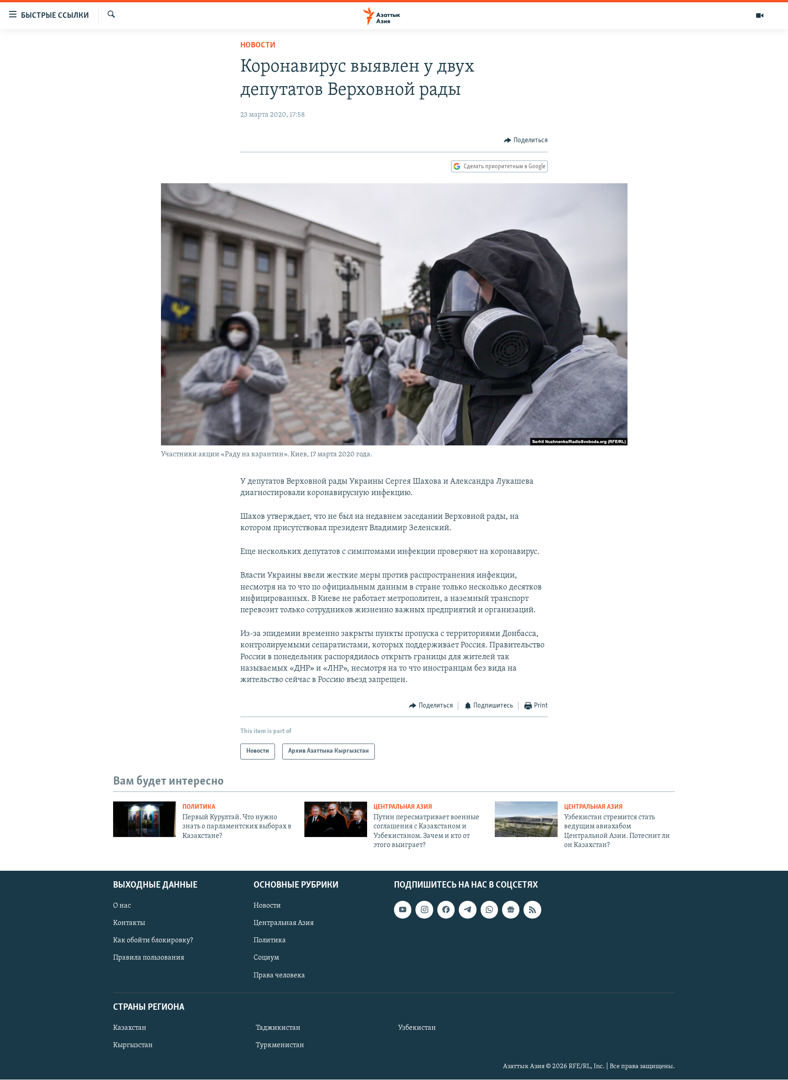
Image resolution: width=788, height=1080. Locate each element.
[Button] (526, 140)
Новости (257, 45)
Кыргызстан (133, 1045)
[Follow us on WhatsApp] (489, 910)
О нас (122, 906)
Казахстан (129, 1028)
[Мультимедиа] (759, 15)
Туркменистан (280, 1045)
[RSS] (532, 910)
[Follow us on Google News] (510, 910)
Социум (266, 958)
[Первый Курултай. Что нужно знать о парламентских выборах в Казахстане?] (144, 819)
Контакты (129, 923)
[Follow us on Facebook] (446, 910)
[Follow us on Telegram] (467, 910)
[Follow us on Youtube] (402, 910)
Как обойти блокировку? (153, 941)
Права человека (279, 975)
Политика (198, 807)
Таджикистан (278, 1028)
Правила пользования (148, 958)
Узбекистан (417, 1028)
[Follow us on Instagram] (424, 910)
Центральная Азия (402, 807)
